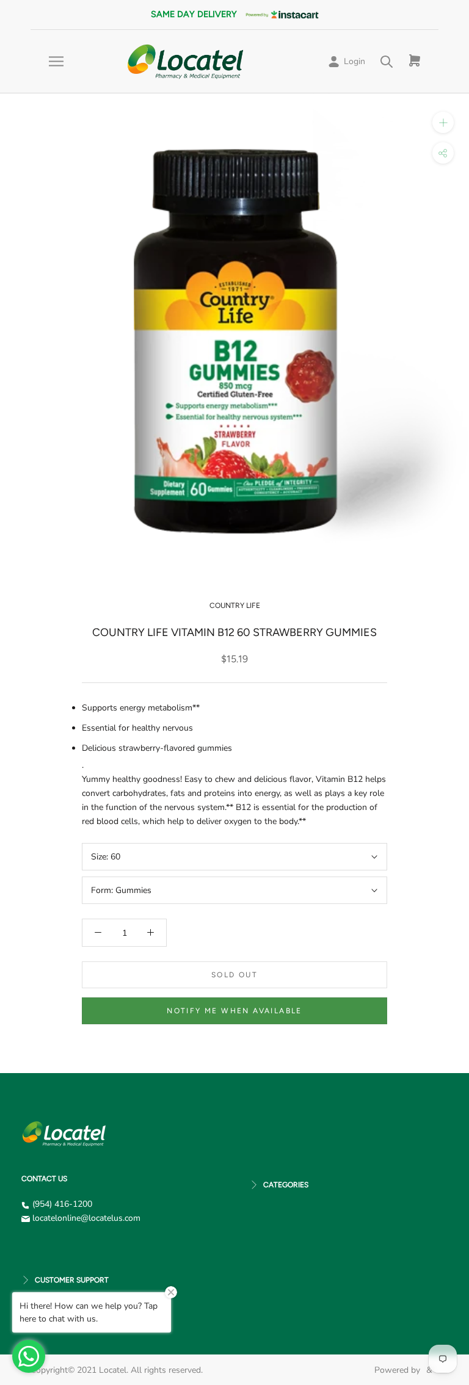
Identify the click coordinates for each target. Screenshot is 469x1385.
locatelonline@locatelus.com (86, 1218)
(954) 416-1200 (62, 1204)
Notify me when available (234, 1011)
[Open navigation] (56, 61)
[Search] (386, 61)
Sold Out (234, 975)
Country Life (234, 605)
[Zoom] (443, 122)
